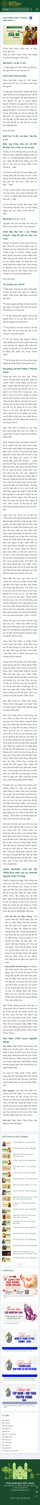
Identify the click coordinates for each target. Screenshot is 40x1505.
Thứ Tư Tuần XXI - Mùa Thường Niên (24, 1173)
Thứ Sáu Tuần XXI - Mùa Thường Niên (25, 1191)
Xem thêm (19, 1264)
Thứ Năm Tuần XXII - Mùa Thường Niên (25, 1246)
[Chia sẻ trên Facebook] (30, 17)
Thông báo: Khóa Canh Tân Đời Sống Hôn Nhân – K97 (19, 1297)
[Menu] (37, 9)
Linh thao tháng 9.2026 (10, 1323)
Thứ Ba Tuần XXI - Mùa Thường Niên (24, 1160)
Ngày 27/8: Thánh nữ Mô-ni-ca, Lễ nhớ (25, 1185)
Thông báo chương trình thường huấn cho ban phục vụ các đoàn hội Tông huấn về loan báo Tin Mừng (19, 1379)
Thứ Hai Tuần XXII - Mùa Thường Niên (25, 1227)
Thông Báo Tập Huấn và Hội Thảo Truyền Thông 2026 (18, 1406)
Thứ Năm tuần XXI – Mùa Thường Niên (25, 1179)
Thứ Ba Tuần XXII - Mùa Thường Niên (24, 1233)
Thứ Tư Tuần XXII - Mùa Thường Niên (24, 1239)
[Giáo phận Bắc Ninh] (11, 4)
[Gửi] (31, 9)
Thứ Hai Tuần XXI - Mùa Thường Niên (24, 1148)
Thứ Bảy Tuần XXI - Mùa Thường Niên (25, 1209)
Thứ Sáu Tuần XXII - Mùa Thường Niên (25, 1258)
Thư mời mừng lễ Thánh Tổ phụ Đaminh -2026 (17, 1351)
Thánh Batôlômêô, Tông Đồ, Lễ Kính (24, 1142)
